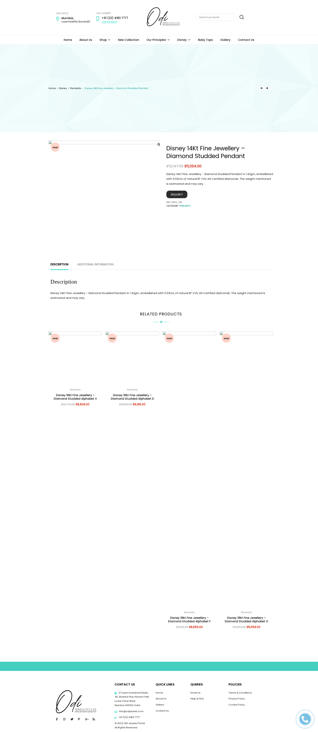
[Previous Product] (261, 88)
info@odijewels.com (131, 711)
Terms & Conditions (240, 692)
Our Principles (156, 40)
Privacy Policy (237, 698)
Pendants (75, 88)
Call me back (109, 21)
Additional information (95, 264)
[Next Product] (266, 88)
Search (240, 17)
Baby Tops (205, 40)
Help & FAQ (197, 698)
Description (59, 264)
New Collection (128, 40)
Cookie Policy (237, 704)
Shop (103, 40)
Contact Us (246, 40)
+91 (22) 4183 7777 (129, 717)
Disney (182, 40)
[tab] (59, 264)
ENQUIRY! (177, 194)
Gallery (225, 40)
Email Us (195, 692)
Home (68, 40)
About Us (85, 40)
